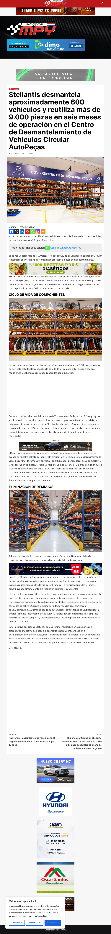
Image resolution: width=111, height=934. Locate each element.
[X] (16, 231)
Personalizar (17, 922)
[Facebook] (11, 231)
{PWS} (63, 929)
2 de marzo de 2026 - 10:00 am (22, 154)
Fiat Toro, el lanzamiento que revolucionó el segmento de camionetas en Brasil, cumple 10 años (32, 739)
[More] (43, 231)
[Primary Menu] (9, 3)
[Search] (102, 3)
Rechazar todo (35, 922)
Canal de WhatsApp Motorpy (65, 247)
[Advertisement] (55, 395)
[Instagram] (37, 231)
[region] (35, 913)
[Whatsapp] (32, 231)
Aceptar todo (53, 922)
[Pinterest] (27, 231)
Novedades (14, 89)
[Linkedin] (22, 231)
